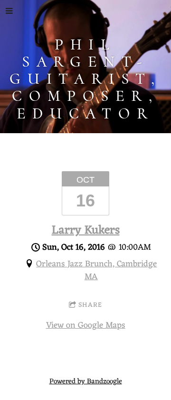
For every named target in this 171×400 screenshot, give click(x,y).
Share (90, 305)
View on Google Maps (85, 325)
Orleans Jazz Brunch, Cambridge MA (96, 270)
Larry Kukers (86, 230)
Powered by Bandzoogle (85, 381)
